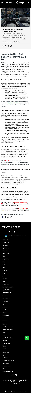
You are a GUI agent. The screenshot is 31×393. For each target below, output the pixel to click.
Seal (4, 264)
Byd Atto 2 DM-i (6, 245)
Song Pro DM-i (6, 290)
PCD (4, 304)
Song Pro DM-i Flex (7, 242)
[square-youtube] (24, 232)
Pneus (4, 335)
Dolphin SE (5, 250)
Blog (4, 368)
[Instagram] (8, 232)
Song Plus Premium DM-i (8, 287)
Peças (4, 332)
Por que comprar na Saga (8, 360)
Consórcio (5, 340)
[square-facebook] (19, 232)
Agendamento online (7, 327)
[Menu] (2, 3)
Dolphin (4, 256)
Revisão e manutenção (8, 329)
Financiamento (6, 343)
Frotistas (5, 309)
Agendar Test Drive (7, 355)
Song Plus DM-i (6, 284)
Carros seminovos (7, 292)
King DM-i (5, 279)
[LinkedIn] (13, 232)
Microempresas (6, 301)
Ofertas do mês (6, 296)
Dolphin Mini (6, 253)
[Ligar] (28, 3)
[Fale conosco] (27, 338)
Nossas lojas (15, 375)
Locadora (5, 307)
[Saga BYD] (15, 2)
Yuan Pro (5, 273)
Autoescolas (5, 318)
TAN (4, 267)
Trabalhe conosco (7, 366)
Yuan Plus (5, 270)
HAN (4, 261)
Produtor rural (6, 315)
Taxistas (4, 312)
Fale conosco (6, 352)
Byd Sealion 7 (6, 248)
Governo (5, 320)
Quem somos (6, 363)
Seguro (4, 346)
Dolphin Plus (6, 259)
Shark (4, 281)
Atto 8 (4, 276)
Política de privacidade (8, 371)
